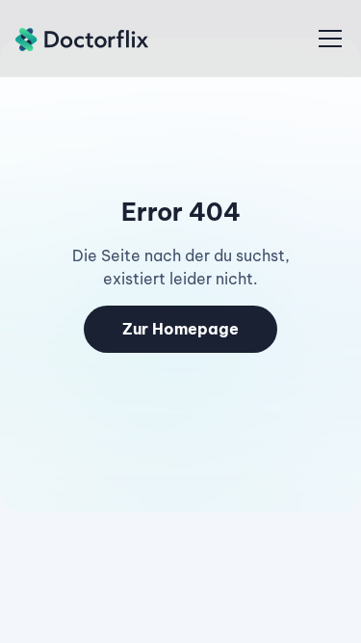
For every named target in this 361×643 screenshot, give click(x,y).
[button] (326, 38)
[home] (82, 38)
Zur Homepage (180, 328)
